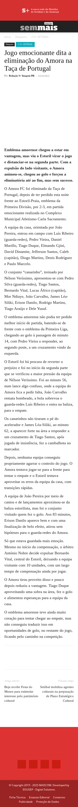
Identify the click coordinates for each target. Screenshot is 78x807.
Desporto (21, 37)
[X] (32, 91)
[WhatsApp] (42, 91)
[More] (52, 91)
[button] (7, 26)
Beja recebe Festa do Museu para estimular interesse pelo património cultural (21, 693)
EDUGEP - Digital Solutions (39, 789)
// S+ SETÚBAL (40, 37)
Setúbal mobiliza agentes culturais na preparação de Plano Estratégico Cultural (57, 693)
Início (7, 37)
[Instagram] (33, 764)
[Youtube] (56, 764)
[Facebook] (22, 91)
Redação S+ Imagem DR (21, 75)
